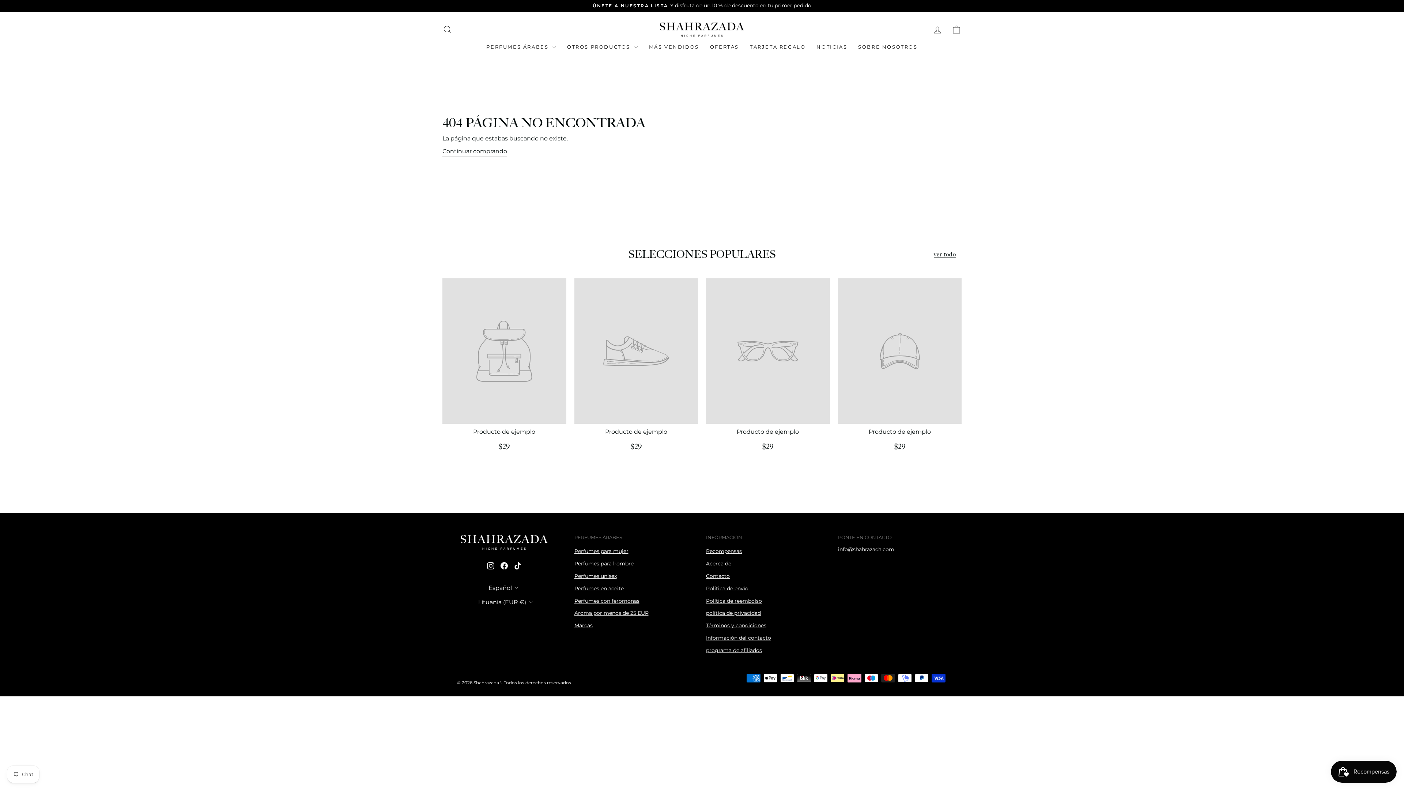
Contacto (718, 576)
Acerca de (718, 563)
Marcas (583, 625)
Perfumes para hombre (604, 563)
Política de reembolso (734, 601)
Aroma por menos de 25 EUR (611, 613)
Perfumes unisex (595, 576)
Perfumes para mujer (601, 551)
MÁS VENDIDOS (674, 47)
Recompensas (724, 551)
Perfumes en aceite (599, 588)
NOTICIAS (831, 47)
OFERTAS (724, 47)
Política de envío (727, 588)
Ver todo (945, 254)
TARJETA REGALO (777, 47)
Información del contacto (738, 638)
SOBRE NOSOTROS (887, 47)
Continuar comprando (474, 151)
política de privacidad (733, 613)
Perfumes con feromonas (606, 601)
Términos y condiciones (736, 625)
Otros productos (600, 47)
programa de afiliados (734, 650)
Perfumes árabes (518, 47)
